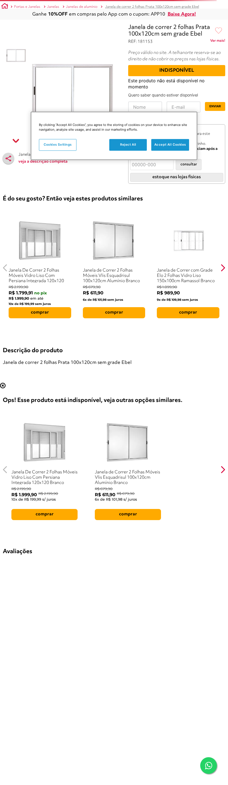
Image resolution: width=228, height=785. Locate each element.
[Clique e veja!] (217, 42)
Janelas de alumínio (81, 7)
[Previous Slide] (5, 268)
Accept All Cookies (170, 144)
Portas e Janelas (27, 7)
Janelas (53, 7)
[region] (114, 135)
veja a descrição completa (43, 162)
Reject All (128, 144)
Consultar (188, 164)
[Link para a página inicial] (4, 7)
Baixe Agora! (182, 14)
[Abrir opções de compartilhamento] (8, 158)
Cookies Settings (58, 144)
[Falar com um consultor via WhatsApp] (208, 765)
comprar (40, 312)
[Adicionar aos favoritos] (218, 31)
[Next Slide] (223, 268)
